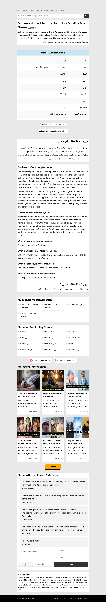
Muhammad (76, 337)
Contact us (64, 598)
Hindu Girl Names (72, 587)
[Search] (86, 16)
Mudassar (26, 349)
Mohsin (50, 337)
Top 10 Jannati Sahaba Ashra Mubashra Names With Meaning (76, 442)
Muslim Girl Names (41, 577)
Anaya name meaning (61, 580)
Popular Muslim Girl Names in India (36, 587)
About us (55, 598)
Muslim (25, 331)
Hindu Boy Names (58, 587)
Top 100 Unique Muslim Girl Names (27, 442)
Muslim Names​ (50, 582)
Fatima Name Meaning (33, 585)
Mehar (25, 343)
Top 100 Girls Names (41, 360)
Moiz (24, 337)
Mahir (72, 343)
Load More (53, 467)
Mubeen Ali (76, 304)
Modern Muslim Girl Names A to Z (52, 395)
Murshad (74, 331)
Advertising (74, 598)
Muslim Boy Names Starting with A (38, 580)
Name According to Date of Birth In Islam (77, 395)
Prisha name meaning (52, 585)
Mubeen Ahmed (52, 306)
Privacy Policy (84, 598)
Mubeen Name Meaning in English (52, 131)
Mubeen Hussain (28, 315)
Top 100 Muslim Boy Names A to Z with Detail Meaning (27, 395)
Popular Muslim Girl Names (60, 577)
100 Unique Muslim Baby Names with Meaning (52, 442)
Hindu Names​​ (62, 582)
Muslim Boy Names (25, 577)
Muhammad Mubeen (29, 306)
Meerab (50, 349)
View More (33, 411)
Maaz (48, 331)
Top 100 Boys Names (66, 360)
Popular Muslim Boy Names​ (33, 582)
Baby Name (73, 582)
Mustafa (51, 343)
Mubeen (68, 216)
